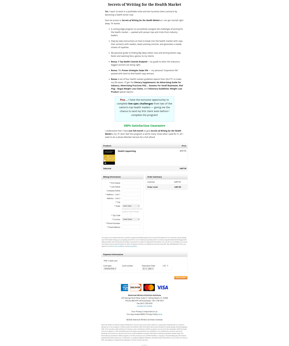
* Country (116, 219)
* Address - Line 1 (112, 194)
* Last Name (115, 187)
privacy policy (132, 246)
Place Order (181, 278)
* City (118, 202)
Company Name (113, 190)
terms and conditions (117, 246)
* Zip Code (115, 215)
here (160, 314)
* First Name (115, 183)
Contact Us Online (144, 306)
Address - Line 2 (113, 198)
